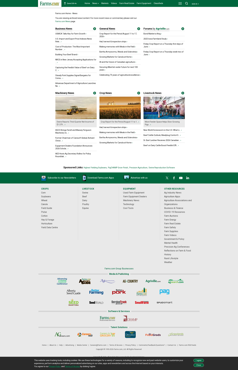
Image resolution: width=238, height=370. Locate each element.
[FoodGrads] (153, 334)
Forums (156, 28)
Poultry (85, 204)
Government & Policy (174, 239)
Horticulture (46, 223)
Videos (114, 3)
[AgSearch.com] (175, 281)
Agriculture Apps (172, 196)
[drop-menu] (180, 3)
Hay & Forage (47, 219)
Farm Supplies (171, 231)
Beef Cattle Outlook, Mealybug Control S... (162, 135)
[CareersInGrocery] (107, 334)
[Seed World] (96, 302)
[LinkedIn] (187, 178)
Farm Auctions (171, 216)
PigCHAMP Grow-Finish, (118, 167)
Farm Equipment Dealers (135, 196)
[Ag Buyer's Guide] (85, 281)
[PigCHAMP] (130, 318)
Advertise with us (139, 177)
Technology (128, 204)
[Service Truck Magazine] (119, 302)
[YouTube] (181, 178)
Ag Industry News (172, 192)
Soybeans (46, 196)
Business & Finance (173, 208)
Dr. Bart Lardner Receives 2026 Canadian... (162, 140)
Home (87, 3)
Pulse (44, 212)
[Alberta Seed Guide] (73, 292)
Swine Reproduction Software (162, 167)
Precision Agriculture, (138, 167)
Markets (105, 3)
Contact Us (171, 345)
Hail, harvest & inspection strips (112, 41)
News (75, 13)
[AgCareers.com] (62, 334)
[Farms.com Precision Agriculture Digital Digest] (164, 292)
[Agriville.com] (153, 281)
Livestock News (152, 93)
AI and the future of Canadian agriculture (117, 62)
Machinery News (64, 93)
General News (107, 28)
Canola (44, 204)
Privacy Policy (130, 345)
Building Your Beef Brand (66, 54)
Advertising (69, 345)
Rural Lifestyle (171, 258)
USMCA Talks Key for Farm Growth (70, 34)
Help (61, 345)
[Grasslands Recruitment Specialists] (175, 334)
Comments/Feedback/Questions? (152, 345)
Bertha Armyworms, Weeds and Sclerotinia (118, 52)
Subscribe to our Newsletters (62, 177)
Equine (85, 208)
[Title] (95, 29)
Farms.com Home (63, 13)
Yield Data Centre (49, 227)
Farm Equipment (144, 3)
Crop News (105, 93)
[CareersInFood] (85, 334)
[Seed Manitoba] (73, 302)
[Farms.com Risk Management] (141, 292)
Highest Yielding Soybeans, (95, 167)
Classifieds (158, 3)
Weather (168, 262)
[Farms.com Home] (49, 4)
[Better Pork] (119, 292)
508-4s (72, 3)
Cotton (44, 216)
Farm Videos (170, 235)
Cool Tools (128, 208)
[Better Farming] (96, 292)
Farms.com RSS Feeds (187, 345)
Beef (84, 196)
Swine (85, 192)
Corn (43, 192)
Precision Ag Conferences (177, 246)
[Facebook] (174, 178)
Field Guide (46, 208)
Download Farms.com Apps (100, 177)
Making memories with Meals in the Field (117, 47)
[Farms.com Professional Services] (107, 318)
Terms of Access (115, 345)
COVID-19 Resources (174, 212)
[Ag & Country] (130, 281)
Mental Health (171, 243)
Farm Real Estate (126, 3)
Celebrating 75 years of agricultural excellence (119, 75)
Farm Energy (170, 219)
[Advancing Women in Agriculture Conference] (62, 281)
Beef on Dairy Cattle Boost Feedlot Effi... (161, 145)
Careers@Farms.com (98, 345)
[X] (167, 178)
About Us (52, 345)
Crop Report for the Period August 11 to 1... (119, 122)
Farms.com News (62, 21)
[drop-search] (187, 3)
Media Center (82, 345)
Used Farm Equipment (133, 192)
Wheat (44, 200)
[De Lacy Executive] (130, 334)
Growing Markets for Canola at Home (115, 57)
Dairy (84, 200)
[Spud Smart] (164, 302)
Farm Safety (170, 227)
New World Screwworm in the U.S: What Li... (162, 130)
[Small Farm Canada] (141, 302)
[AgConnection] (107, 281)
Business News (63, 28)
